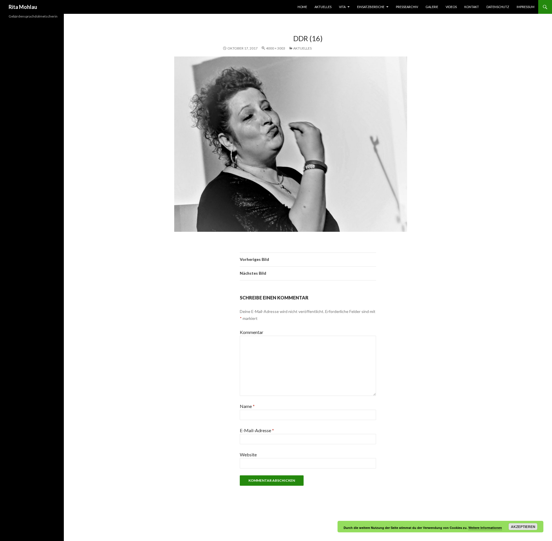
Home (302, 7)
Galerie (431, 7)
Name (247, 406)
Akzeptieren (523, 526)
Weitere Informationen (485, 527)
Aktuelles (323, 7)
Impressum (525, 7)
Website (248, 454)
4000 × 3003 (275, 48)
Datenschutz (497, 7)
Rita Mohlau (23, 7)
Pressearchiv (407, 7)
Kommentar (251, 332)
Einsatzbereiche (370, 7)
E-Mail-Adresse (257, 430)
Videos (451, 7)
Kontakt (471, 7)
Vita (342, 7)
